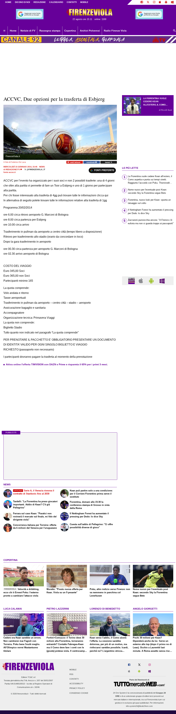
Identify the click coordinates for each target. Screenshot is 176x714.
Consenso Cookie (78, 693)
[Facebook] (142, 2)
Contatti (74, 679)
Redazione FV (13, 169)
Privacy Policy (77, 688)
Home (8, 2)
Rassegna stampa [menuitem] (49, 30)
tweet (108, 162)
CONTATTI (72, 2)
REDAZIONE (40, 2)
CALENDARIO (56, 2)
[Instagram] (154, 2)
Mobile (72, 670)
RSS (71, 674)
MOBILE (84, 2)
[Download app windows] (172, 2)
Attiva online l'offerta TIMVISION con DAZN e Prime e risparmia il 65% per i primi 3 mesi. (57, 364)
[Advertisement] (148, 421)
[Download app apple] (160, 2)
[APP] (132, 280)
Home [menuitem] (13, 30)
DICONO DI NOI (22, 2)
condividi (90, 162)
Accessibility (76, 684)
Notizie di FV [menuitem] (27, 30)
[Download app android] (166, 2)
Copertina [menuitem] (70, 30)
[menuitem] (4, 30)
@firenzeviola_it (35, 169)
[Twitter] (148, 2)
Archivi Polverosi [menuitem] (90, 30)
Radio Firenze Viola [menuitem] (115, 30)
